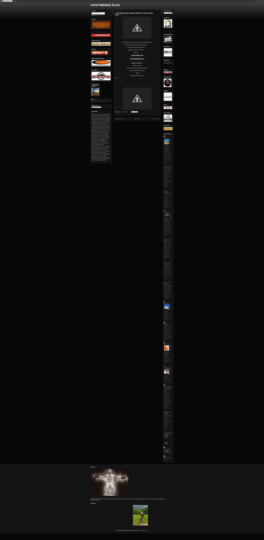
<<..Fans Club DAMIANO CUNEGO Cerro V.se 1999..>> (167, 450)
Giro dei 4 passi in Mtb (170, 307)
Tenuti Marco (167, 263)
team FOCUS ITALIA (167, 240)
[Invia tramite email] (132, 112)
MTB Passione (167, 166)
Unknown (95, 99)
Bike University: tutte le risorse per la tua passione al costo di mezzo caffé (167, 170)
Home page (137, 118)
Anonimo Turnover (166, 192)
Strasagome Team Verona (167, 344)
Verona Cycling (167, 386)
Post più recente (119, 118)
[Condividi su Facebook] (136, 112)
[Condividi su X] (134, 112)
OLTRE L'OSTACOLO (167, 138)
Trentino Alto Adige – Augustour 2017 (167, 286)
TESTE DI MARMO (166, 443)
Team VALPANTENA (167, 367)
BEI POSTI (166, 303)
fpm (139, 530)
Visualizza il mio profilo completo (99, 101)
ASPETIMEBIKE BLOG (105, 5)
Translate (102, 15)
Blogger (147, 530)
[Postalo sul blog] (133, 112)
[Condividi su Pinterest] (137, 112)
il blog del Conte (166, 325)
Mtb (165, 211)
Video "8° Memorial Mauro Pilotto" (167, 415)
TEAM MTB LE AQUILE (167, 412)
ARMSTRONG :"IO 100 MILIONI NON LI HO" (167, 389)
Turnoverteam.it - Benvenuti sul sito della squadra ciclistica (167, 435)
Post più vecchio (155, 118)
